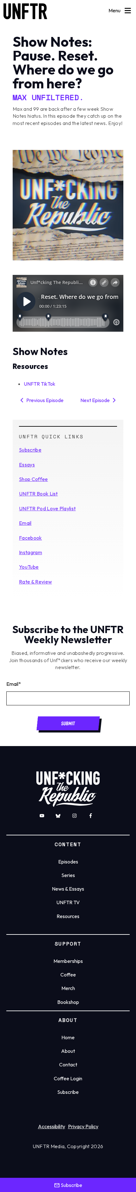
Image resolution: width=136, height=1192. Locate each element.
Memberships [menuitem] (68, 961)
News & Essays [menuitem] (68, 889)
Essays (27, 464)
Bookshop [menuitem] (68, 1002)
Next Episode (95, 400)
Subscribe (30, 450)
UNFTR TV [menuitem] (68, 902)
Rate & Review (35, 581)
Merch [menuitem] (68, 988)
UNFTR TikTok (39, 384)
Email (25, 523)
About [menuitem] (68, 1051)
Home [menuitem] (68, 1037)
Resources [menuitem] (68, 916)
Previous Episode (44, 400)
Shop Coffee (33, 479)
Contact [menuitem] (68, 1064)
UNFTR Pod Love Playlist (47, 508)
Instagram (30, 552)
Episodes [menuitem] (68, 861)
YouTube (29, 567)
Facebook (30, 538)
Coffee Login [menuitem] (68, 1078)
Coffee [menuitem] (68, 974)
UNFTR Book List (38, 493)
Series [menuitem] (68, 875)
